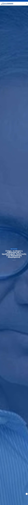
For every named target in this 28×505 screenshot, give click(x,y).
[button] (26, 3)
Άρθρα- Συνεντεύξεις (14, 248)
